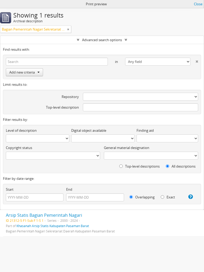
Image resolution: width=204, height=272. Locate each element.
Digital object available (88, 130)
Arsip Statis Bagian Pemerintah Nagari (44, 215)
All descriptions (183, 166)
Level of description (21, 130)
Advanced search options (102, 39)
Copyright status (19, 147)
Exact (170, 197)
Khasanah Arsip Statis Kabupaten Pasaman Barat (52, 226)
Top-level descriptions (142, 166)
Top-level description (62, 107)
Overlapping (144, 197)
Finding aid (145, 130)
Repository (70, 96)
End (69, 189)
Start (10, 189)
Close (198, 4)
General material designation (126, 147)
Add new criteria (22, 72)
